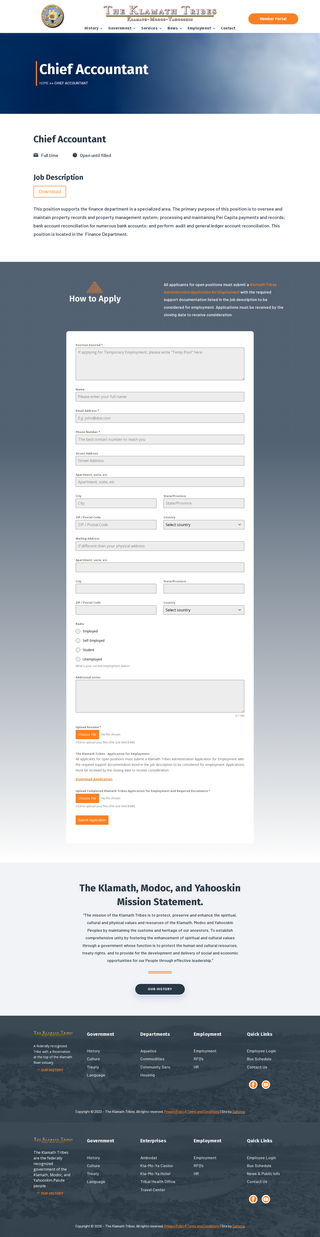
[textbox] (199, 524)
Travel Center (152, 1189)
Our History (160, 989)
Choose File (87, 734)
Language (96, 1074)
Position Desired (89, 345)
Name (80, 389)
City (79, 496)
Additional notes (88, 677)
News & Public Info (263, 1173)
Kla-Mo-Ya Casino (156, 1165)
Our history (52, 1070)
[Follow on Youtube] (266, 1084)
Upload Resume (88, 727)
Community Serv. (155, 1066)
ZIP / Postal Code (88, 517)
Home (44, 83)
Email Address (87, 411)
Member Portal (273, 19)
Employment (199, 28)
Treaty (93, 1066)
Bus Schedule (259, 1058)
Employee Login (261, 1050)
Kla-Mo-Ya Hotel (155, 1173)
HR (196, 1066)
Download (50, 191)
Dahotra (238, 1111)
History (92, 28)
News (172, 28)
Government (119, 28)
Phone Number (88, 432)
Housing (147, 1074)
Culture (93, 1058)
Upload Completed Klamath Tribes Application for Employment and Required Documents (143, 791)
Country (169, 517)
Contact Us (257, 1066)
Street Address (87, 453)
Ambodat (148, 1157)
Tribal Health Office (157, 1181)
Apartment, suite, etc (92, 475)
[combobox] (204, 524)
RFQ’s (199, 1058)
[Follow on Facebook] (253, 1084)
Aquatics (148, 1050)
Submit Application (92, 820)
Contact (228, 28)
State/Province (175, 496)
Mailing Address (88, 539)
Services (149, 28)
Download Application (94, 779)
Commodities (152, 1058)
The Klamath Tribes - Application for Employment (112, 754)
